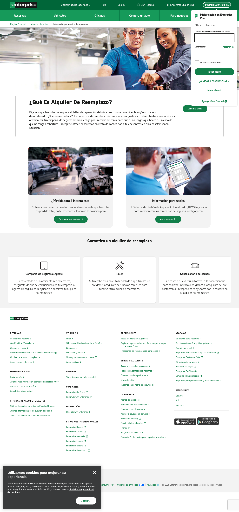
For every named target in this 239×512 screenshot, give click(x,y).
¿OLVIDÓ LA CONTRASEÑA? (213, 81)
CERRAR (86, 500)
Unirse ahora (213, 90)
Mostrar (227, 46)
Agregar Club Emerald (213, 101)
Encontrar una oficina (182, 5)
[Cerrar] (94, 472)
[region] (52, 487)
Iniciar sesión (214, 71)
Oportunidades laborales (76, 5)
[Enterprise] (23, 5)
